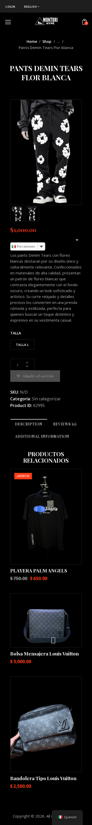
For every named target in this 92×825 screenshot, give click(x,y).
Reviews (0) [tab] (65, 424)
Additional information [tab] (42, 436)
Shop (46, 41)
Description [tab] (28, 424)
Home (32, 41)
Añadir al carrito (38, 376)
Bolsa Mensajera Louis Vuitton (44, 653)
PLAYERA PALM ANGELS (38, 570)
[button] (32, 517)
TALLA (15, 333)
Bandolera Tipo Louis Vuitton (43, 778)
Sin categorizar (46, 399)
